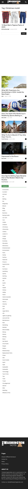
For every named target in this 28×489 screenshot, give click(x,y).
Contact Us (4, 459)
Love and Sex (5, 318)
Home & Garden (6, 297)
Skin (3, 357)
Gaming (4, 276)
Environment (5, 250)
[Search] (26, 2)
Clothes (4, 231)
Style (3, 364)
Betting (4, 199)
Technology (5, 371)
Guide (4, 283)
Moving (4, 336)
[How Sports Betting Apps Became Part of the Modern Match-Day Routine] (14, 168)
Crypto (4, 236)
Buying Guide (5, 215)
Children (4, 224)
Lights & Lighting (6, 315)
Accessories (5, 189)
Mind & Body (5, 329)
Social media (5, 360)
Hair (3, 285)
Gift (3, 280)
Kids (3, 306)
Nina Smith (4, 117)
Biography (5, 203)
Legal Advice (5, 311)
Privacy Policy (5, 464)
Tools (3, 378)
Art (3, 196)
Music (4, 339)
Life (3, 313)
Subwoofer (5, 367)
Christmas (5, 227)
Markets (4, 327)
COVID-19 (4, 234)
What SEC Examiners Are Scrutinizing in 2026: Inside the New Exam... (13, 92)
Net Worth (5, 341)
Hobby (4, 292)
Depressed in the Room (10, 156)
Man (3, 322)
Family (4, 255)
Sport (3, 362)
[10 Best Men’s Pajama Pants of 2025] (14, 17)
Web (3, 388)
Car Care (4, 217)
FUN (3, 266)
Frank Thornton (5, 139)
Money (4, 332)
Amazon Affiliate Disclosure (9, 457)
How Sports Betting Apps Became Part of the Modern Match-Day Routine (14, 178)
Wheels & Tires (6, 392)
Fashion (4, 257)
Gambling (5, 271)
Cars (3, 220)
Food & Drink (5, 264)
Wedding (4, 390)
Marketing (5, 325)
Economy (4, 241)
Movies (4, 334)
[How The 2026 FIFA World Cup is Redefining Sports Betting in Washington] (14, 105)
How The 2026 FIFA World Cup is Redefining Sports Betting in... (14, 114)
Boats (3, 210)
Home (3, 5)
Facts (3, 252)
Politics (4, 348)
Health (4, 287)
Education (5, 243)
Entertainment (6, 248)
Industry (4, 304)
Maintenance (5, 320)
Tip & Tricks (5, 374)
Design (4, 238)
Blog (3, 208)
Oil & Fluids (5, 343)
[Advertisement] (14, 56)
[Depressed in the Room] (14, 148)
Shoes (4, 355)
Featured (4, 259)
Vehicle (4, 385)
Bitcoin (4, 206)
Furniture (4, 269)
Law (3, 308)
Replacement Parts (7, 353)
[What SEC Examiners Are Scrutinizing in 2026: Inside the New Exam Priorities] (14, 82)
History (4, 290)
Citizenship (5, 229)
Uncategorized (6, 383)
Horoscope (5, 299)
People (4, 346)
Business (4, 213)
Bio (3, 201)
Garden (4, 278)
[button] (2, 2)
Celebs (4, 222)
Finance (4, 262)
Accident (4, 192)
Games (4, 273)
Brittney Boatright (5, 29)
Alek (3, 96)
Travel (4, 381)
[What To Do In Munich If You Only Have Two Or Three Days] (14, 127)
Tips (3, 376)
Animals (4, 194)
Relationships (6, 350)
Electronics (5, 245)
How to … (4, 301)
